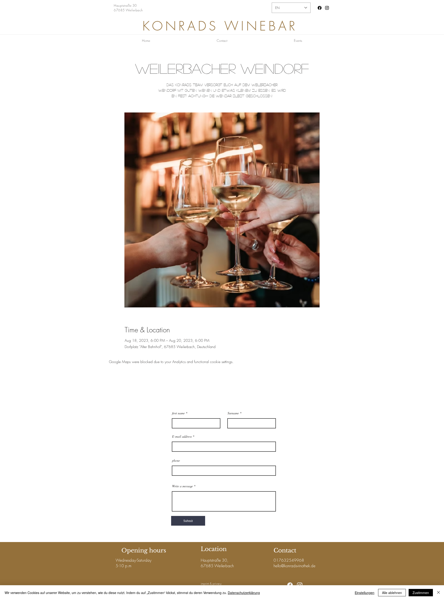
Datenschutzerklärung (244, 592)
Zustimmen (421, 592)
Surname (233, 413)
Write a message (182, 486)
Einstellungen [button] (364, 592)
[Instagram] (327, 7)
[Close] (438, 592)
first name (178, 413)
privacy (217, 584)
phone (176, 460)
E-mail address (182, 436)
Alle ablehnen (392, 592)
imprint (205, 584)
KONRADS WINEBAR (220, 26)
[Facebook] (319, 7)
